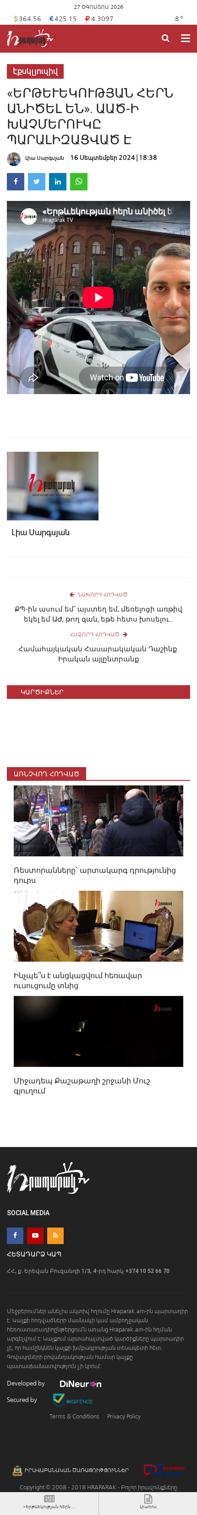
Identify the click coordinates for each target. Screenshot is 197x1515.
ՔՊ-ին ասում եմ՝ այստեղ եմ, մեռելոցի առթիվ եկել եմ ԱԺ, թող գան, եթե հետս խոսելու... (98, 614)
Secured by (22, 1400)
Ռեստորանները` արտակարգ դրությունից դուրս (95, 875)
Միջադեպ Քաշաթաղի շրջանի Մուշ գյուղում (82, 1086)
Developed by (26, 1383)
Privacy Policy (124, 1416)
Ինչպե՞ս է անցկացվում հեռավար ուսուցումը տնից (78, 980)
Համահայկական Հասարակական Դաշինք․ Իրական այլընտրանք (98, 654)
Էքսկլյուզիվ (35, 71)
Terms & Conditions (74, 1416)
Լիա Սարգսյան (44, 158)
